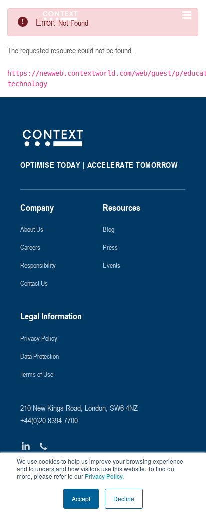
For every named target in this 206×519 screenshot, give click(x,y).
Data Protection (39, 356)
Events (111, 265)
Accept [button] (81, 498)
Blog (108, 229)
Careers (30, 247)
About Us (32, 229)
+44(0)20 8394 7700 (49, 420)
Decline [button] (124, 498)
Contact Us (34, 283)
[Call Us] (44, 446)
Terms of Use (37, 374)
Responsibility (38, 265)
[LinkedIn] (26, 446)
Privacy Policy (103, 476)
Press (110, 247)
